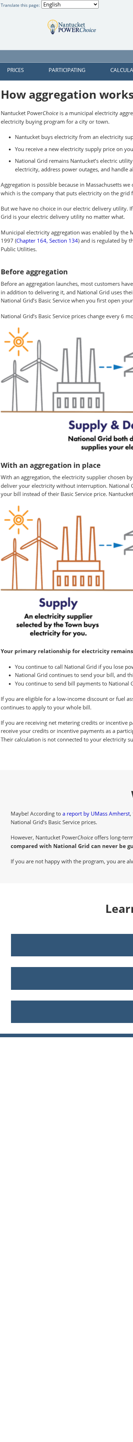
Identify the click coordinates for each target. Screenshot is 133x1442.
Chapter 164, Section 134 (47, 240)
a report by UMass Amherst (96, 813)
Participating (67, 69)
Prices (15, 69)
